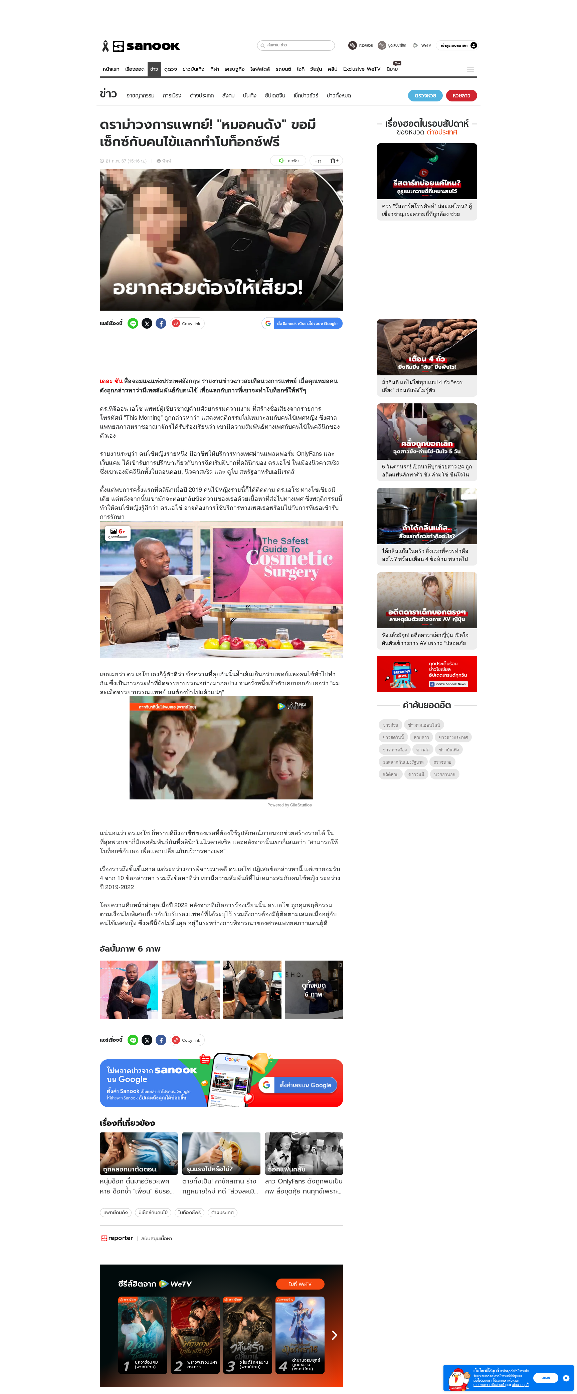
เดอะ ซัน (111, 380)
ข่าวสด (422, 749)
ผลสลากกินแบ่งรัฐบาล (403, 762)
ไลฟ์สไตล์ (260, 69)
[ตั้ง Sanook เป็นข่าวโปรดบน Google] (221, 1080)
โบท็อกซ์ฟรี (189, 1212)
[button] (263, 45)
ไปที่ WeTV (300, 1284)
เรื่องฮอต (135, 69)
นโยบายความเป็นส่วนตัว (489, 1385)
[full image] (129, 990)
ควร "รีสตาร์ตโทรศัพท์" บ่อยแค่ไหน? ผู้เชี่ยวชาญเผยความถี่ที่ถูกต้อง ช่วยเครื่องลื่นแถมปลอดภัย (427, 214)
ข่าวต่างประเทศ (453, 737)
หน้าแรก (111, 69)
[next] (334, 1335)
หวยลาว (421, 737)
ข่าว (154, 69)
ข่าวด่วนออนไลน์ (424, 725)
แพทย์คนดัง (116, 1212)
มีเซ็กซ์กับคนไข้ (153, 1212)
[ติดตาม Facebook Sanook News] (427, 673)
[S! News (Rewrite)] (118, 1238)
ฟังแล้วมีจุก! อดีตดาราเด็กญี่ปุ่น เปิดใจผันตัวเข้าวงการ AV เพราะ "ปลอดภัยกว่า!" (425, 643)
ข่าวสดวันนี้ (393, 737)
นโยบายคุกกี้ (520, 1385)
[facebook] (161, 323)
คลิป (333, 69)
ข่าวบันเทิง (193, 69)
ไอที (301, 69)
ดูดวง (170, 69)
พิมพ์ (166, 160)
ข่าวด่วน (390, 725)
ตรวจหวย (442, 762)
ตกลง (546, 1378)
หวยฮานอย (444, 774)
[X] (147, 323)
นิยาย (392, 69)
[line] (133, 323)
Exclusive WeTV (362, 69)
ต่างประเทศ (222, 1212)
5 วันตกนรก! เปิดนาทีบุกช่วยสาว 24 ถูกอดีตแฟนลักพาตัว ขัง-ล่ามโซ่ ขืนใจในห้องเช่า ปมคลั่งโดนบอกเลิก (427, 474)
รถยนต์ (283, 69)
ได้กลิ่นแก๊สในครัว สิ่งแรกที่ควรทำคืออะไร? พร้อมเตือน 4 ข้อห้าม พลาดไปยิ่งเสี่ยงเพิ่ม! (425, 559)
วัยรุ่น (316, 69)
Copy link (191, 323)
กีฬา (214, 69)
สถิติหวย (391, 774)
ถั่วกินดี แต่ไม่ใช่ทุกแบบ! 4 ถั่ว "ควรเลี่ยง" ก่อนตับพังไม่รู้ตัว (422, 386)
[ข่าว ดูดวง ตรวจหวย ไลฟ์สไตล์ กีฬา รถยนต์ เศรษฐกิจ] (140, 46)
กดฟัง (293, 160)
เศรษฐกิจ (235, 69)
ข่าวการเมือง (395, 749)
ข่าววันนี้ (416, 774)
